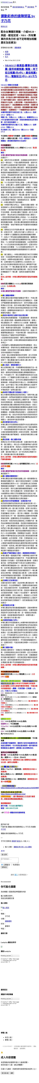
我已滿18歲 (5, 1073)
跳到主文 (4, 26)
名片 (6, 57)
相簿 (6, 52)
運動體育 (18, 48)
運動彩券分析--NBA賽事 (23, 847)
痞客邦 (14, 841)
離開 (12, 1073)
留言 (18, 841)
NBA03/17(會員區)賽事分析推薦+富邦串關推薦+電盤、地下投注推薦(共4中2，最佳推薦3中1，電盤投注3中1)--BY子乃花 (21, 72)
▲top (3, 850)
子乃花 (3, 829)
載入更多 (4, 854)
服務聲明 (22, 1048)
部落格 (7, 54)
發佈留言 (4, 867)
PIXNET (9, 1046)
